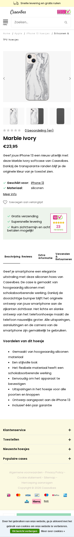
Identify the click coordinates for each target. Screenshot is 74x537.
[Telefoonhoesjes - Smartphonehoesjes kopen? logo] (18, 11)
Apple (18, 33)
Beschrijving (12, 256)
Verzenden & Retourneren (64, 257)
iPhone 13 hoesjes (38, 33)
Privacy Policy (54, 472)
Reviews (27, 256)
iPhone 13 (37, 183)
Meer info (10, 194)
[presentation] (4, 78)
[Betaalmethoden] (9, 495)
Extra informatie (45, 256)
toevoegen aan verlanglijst (26, 202)
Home (6, 33)
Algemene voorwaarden (26, 472)
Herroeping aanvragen (37, 483)
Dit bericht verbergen (24, 531)
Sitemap (49, 477)
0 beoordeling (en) (39, 130)
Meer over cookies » (53, 531)
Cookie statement (29, 477)
